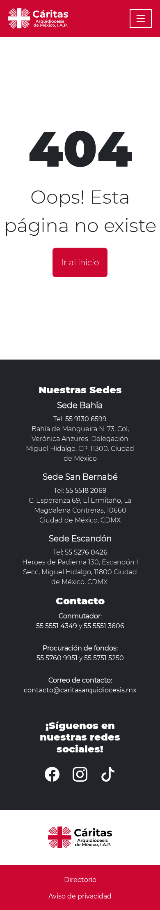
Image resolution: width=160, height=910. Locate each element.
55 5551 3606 (104, 626)
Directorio (80, 880)
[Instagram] (80, 774)
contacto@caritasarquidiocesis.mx (80, 690)
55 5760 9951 (57, 658)
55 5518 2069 (86, 490)
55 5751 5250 (104, 658)
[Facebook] (52, 774)
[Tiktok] (108, 774)
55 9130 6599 (86, 419)
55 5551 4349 (56, 626)
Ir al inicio (80, 262)
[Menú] (141, 18)
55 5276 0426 (86, 552)
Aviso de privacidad (80, 896)
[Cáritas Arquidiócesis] (38, 18)
